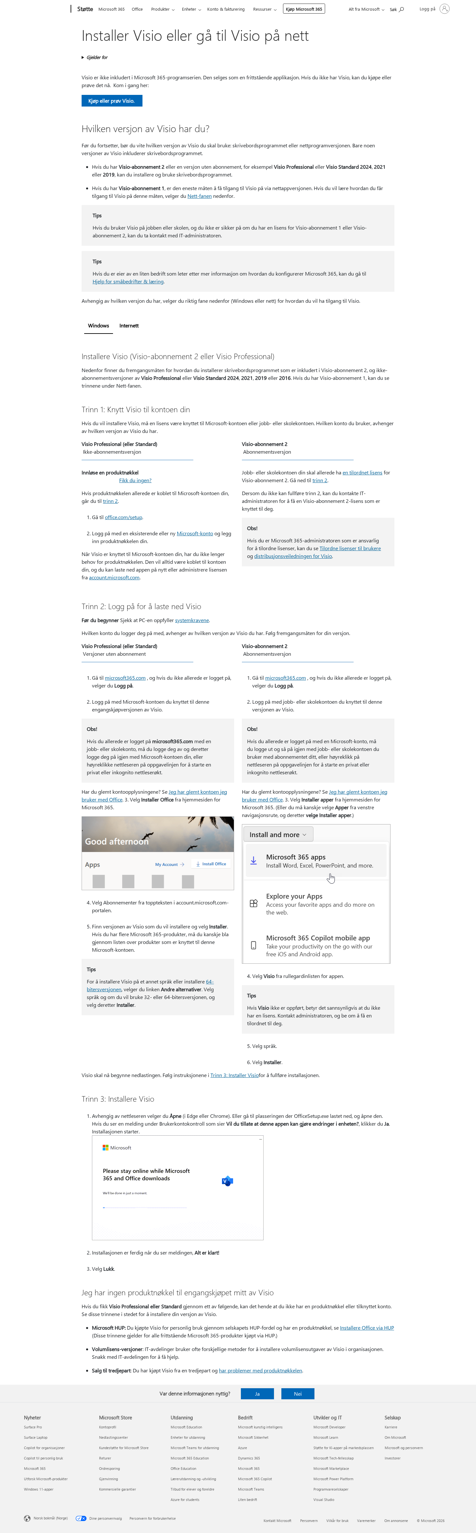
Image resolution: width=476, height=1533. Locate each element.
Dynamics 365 (249, 1458)
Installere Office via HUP (367, 1327)
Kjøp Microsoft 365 (304, 9)
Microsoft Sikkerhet (253, 1437)
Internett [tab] (129, 325)
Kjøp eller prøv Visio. (112, 100)
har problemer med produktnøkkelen (260, 1370)
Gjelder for (96, 57)
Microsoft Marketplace (331, 1468)
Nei (298, 1393)
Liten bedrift (247, 1499)
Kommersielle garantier (117, 1489)
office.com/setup (123, 517)
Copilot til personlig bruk (43, 1458)
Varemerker (366, 1520)
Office (137, 9)
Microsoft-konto (195, 533)
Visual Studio (323, 1499)
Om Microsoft (395, 1437)
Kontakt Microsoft (277, 1520)
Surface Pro (33, 1427)
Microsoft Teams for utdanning (195, 1447)
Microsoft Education (186, 1427)
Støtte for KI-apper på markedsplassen (343, 1447)
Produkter (160, 9)
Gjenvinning (108, 1478)
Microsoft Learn (325, 1437)
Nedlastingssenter (113, 1437)
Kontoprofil (107, 1427)
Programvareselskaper (330, 1489)
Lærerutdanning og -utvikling (193, 1478)
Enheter (189, 9)
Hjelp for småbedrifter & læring (128, 281)
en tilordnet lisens (362, 472)
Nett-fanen (199, 195)
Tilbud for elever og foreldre (192, 1489)
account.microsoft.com (114, 577)
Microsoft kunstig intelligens (260, 1427)
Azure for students (185, 1499)
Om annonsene (396, 1520)
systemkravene (192, 620)
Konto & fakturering (226, 9)
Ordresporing (109, 1468)
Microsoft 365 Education (190, 1458)
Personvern (309, 1520)
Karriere (391, 1427)
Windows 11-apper (38, 1489)
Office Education (183, 1468)
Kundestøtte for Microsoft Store (124, 1447)
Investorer (393, 1458)
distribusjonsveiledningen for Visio (293, 555)
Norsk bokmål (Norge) (51, 1518)
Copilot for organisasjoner (44, 1447)
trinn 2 (110, 500)
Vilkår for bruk (337, 1520)
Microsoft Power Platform (333, 1478)
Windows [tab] (98, 325)
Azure (242, 1447)
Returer (105, 1458)
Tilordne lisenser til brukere (350, 548)
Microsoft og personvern (404, 1447)
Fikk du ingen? (135, 480)
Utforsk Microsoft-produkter (46, 1478)
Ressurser (262, 9)
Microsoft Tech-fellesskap (333, 1458)
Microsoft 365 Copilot (255, 1478)
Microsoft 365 (111, 9)
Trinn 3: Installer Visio (234, 1075)
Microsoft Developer (329, 1427)
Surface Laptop (35, 1437)
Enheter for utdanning (188, 1437)
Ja (257, 1393)
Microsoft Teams (251, 1489)
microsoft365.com (125, 677)
